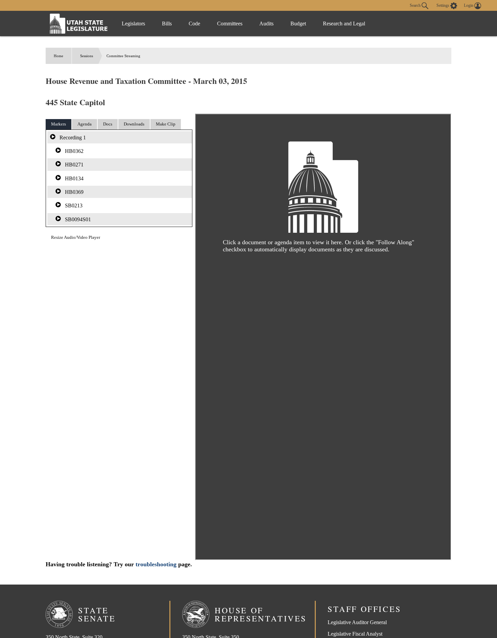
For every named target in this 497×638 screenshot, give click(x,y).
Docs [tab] (107, 124)
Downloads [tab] (134, 124)
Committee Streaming (123, 56)
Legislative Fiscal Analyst (355, 634)
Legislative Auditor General (357, 622)
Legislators (133, 23)
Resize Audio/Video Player (75, 237)
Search (416, 5)
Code (194, 23)
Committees (229, 23)
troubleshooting (156, 564)
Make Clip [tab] (165, 124)
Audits (266, 23)
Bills (167, 23)
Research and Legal (344, 23)
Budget (298, 23)
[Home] (79, 23)
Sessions (86, 56)
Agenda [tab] (84, 124)
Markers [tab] (58, 124)
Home (58, 56)
